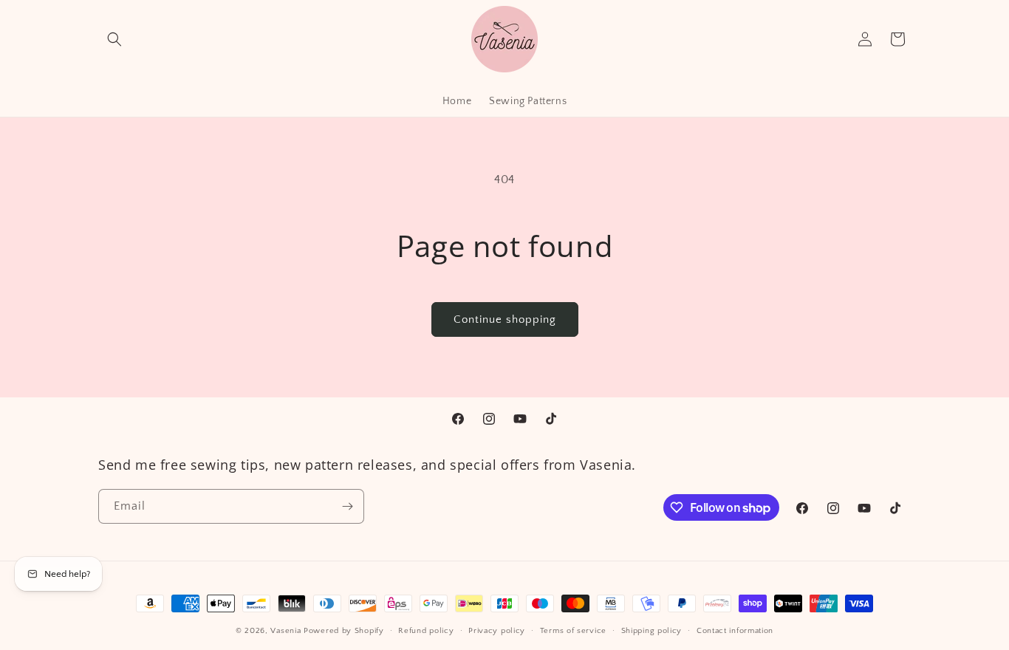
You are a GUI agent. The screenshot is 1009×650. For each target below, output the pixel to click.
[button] (114, 39)
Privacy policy (496, 630)
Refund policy (426, 630)
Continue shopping (505, 319)
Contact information (735, 630)
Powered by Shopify (344, 630)
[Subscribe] (347, 506)
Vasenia (285, 630)
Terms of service (573, 630)
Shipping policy (652, 630)
